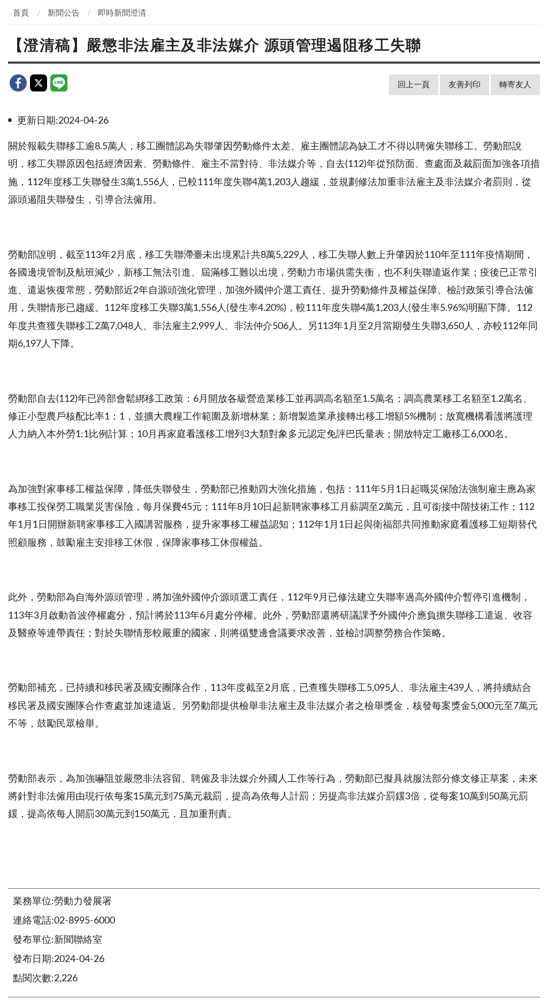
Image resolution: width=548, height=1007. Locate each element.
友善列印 (464, 85)
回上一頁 (414, 85)
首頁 (21, 13)
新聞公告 (64, 13)
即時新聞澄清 (122, 13)
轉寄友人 (515, 85)
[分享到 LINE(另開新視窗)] (58, 82)
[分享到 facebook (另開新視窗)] (18, 82)
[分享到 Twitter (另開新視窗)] (38, 82)
